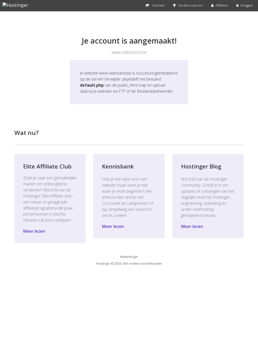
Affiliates (221, 5)
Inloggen (246, 5)
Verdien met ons (190, 5)
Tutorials (158, 5)
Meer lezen (34, 231)
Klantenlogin (129, 257)
